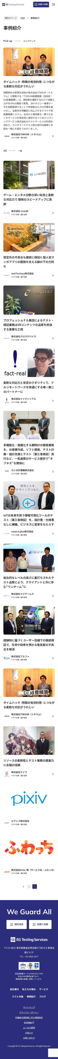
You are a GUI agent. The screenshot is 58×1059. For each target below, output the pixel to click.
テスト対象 (17, 996)
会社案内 (14, 989)
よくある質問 (29, 1027)
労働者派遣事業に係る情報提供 (29, 1017)
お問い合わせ (29, 1037)
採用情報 (28, 1022)
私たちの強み (29, 989)
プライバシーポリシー (29, 1012)
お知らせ (29, 1032)
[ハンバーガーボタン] (53, 4)
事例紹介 (31, 996)
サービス (43, 989)
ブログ (42, 996)
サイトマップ (29, 1007)
